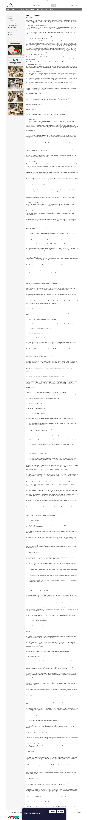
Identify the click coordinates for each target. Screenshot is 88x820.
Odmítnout (52, 811)
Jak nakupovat (52, 1)
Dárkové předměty (11, 37)
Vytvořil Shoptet (78, 812)
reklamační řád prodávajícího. (69, 615)
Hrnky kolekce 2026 (11, 22)
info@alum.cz (43, 413)
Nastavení (27, 817)
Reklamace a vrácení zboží (36, 1)
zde (39, 813)
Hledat (53, 5)
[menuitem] (8, 9)
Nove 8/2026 (10, 18)
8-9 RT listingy (10, 20)
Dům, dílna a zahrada (12, 27)
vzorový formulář (52, 474)
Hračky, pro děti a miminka (13, 25)
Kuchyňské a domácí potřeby (13, 24)
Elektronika (10, 29)
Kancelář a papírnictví (12, 36)
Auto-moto (10, 34)
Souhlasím (60, 811)
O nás (45, 1)
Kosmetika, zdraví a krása (13, 31)
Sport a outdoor (11, 32)
